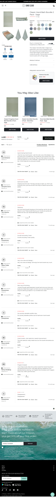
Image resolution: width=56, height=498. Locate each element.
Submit (24, 478)
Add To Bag (46, 80)
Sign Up (30, 443)
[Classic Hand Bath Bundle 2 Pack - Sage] (38, 28)
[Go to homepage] (28, 5)
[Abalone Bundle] (34, 78)
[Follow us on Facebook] (6, 490)
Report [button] (32, 171)
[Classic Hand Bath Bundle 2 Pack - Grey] (35, 28)
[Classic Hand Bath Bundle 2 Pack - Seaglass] (42, 28)
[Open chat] (52, 494)
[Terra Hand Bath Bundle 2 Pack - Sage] (38, 25)
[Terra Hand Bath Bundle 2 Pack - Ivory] (35, 25)
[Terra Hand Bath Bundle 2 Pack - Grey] (31, 25)
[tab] (42, 145)
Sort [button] (2, 144)
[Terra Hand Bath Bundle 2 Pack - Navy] (31, 28)
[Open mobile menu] (3, 5)
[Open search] (5, 5)
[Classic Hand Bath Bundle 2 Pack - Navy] (50, 28)
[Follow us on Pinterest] (17, 490)
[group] (9, 137)
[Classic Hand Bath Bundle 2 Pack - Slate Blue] (46, 28)
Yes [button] (29, 171)
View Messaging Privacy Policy (20, 454)
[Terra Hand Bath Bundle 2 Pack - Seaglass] (46, 25)
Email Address (5, 475)
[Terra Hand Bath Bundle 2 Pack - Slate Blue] (42, 25)
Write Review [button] (49, 138)
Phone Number (6, 440)
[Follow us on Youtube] (14, 490)
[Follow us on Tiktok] (2, 490)
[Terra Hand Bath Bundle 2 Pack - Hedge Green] (50, 25)
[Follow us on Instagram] (10, 490)
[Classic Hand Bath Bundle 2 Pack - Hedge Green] (31, 32)
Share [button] (36, 171)
